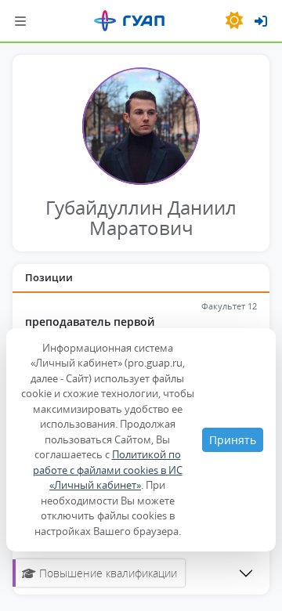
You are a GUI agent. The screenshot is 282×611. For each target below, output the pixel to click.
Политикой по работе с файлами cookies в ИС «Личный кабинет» (108, 469)
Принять (232, 439)
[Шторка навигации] (20, 21)
